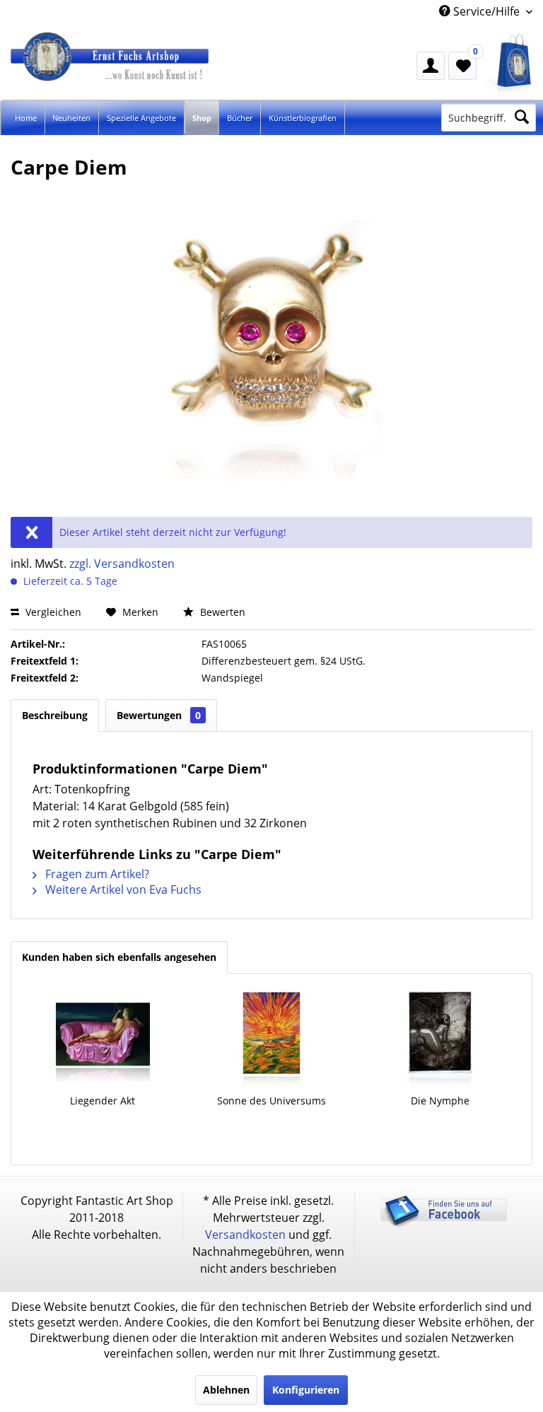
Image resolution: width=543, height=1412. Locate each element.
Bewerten (221, 612)
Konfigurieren (305, 1389)
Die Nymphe (440, 1100)
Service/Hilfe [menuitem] (486, 11)
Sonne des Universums (271, 1100)
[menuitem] (507, 63)
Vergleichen (52, 612)
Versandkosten (245, 1234)
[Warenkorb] (507, 63)
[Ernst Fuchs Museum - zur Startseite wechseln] (138, 70)
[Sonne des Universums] (271, 1037)
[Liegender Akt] (102, 1037)
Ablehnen (226, 1389)
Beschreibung (55, 715)
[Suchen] (522, 117)
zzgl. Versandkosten (122, 563)
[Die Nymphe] (440, 1037)
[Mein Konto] (430, 66)
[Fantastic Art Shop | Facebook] (443, 1224)
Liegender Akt (102, 1100)
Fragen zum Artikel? (95, 874)
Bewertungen (159, 715)
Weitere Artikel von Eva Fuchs (122, 889)
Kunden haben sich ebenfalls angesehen (119, 957)
